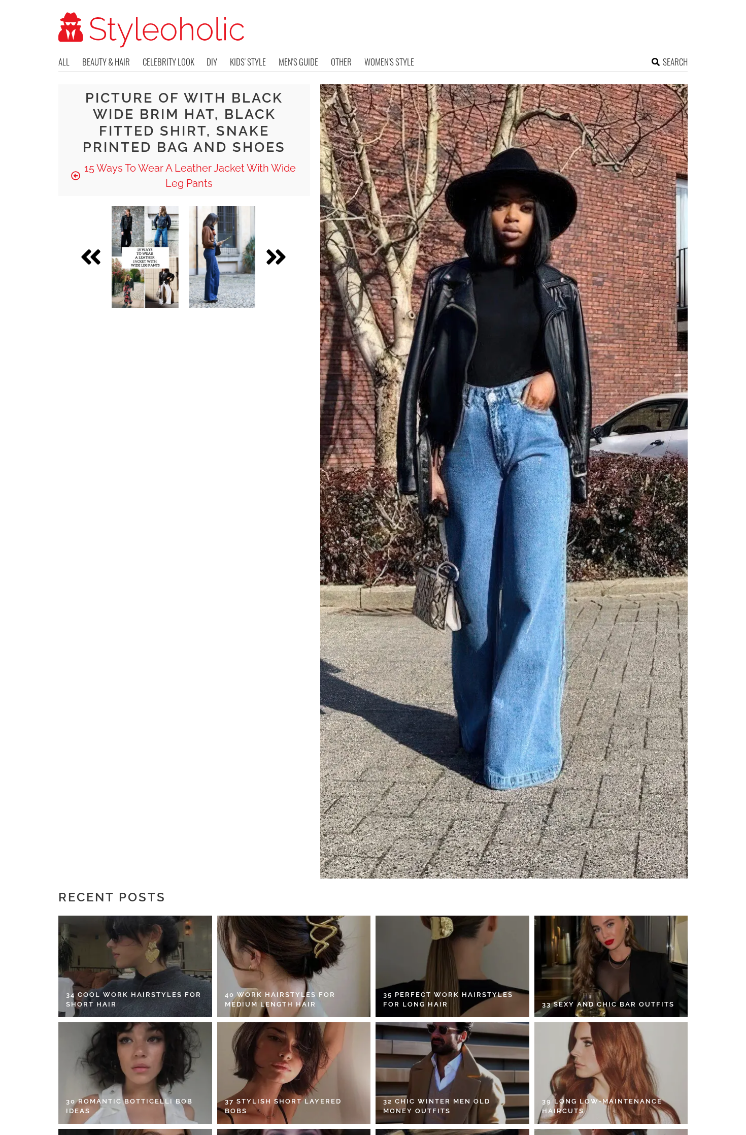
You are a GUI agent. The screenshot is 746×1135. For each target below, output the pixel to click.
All (64, 61)
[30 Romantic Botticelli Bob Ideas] (135, 1073)
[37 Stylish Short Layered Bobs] (294, 1073)
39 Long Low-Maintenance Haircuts (602, 1106)
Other (341, 61)
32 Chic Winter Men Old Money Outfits (436, 1106)
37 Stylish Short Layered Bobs (283, 1106)
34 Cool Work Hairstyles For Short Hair (133, 1000)
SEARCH (675, 61)
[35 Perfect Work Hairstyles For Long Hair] (452, 966)
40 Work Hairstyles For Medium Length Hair (280, 1000)
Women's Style (389, 61)
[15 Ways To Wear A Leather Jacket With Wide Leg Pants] (145, 257)
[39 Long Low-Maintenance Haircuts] (611, 1073)
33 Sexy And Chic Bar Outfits (608, 1004)
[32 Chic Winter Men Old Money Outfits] (452, 1073)
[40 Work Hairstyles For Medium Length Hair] (294, 966)
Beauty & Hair (106, 61)
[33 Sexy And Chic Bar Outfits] (611, 966)
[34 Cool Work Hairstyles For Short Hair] (135, 966)
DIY (212, 61)
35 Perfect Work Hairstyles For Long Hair (448, 1000)
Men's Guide (298, 61)
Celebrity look (168, 61)
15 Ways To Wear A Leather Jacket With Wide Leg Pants (189, 175)
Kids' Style (248, 61)
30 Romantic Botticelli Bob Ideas (129, 1106)
